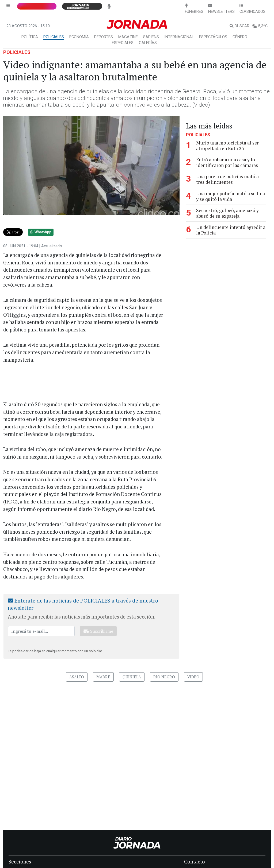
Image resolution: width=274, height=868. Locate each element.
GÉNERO (240, 37)
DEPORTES (103, 37)
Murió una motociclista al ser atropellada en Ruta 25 (227, 145)
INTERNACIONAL (179, 37)
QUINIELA (132, 676)
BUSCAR (242, 26)
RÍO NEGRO (164, 676)
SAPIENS (151, 37)
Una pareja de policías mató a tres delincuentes (227, 179)
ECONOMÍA (79, 37)
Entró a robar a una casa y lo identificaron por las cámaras (227, 162)
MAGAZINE (128, 37)
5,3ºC (263, 26)
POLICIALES (53, 37)
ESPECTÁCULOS (213, 37)
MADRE (103, 676)
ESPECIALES (123, 43)
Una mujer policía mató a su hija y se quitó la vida (230, 196)
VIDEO (193, 676)
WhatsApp (43, 232)
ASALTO (76, 676)
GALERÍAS (148, 43)
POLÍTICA (29, 37)
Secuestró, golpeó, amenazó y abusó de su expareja (227, 213)
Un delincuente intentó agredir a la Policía (230, 230)
